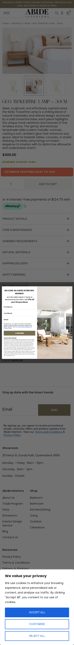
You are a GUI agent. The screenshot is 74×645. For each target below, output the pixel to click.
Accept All (37, 612)
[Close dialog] (67, 290)
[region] (37, 607)
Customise (37, 624)
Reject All (37, 635)
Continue (19, 333)
